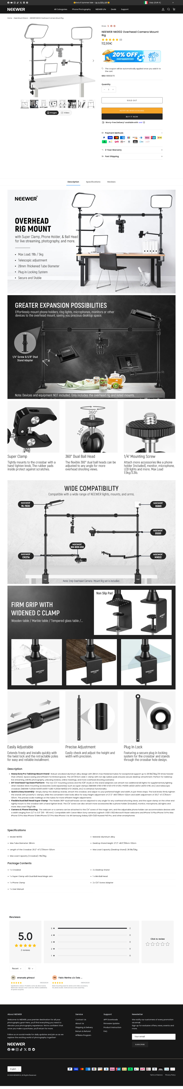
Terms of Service (156, 1075)
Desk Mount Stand (21, 18)
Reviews (111, 182)
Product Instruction (112, 1027)
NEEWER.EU (17, 1075)
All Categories (60, 9)
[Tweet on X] (108, 26)
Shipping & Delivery (84, 1027)
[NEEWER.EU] (16, 9)
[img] (110, 39)
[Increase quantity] (114, 89)
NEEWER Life (101, 9)
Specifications (93, 182)
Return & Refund (83, 1031)
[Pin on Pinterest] (114, 26)
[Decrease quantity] (104, 89)
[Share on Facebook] (111, 26)
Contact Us (80, 1019)
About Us (79, 1023)
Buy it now (132, 116)
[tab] (52, 113)
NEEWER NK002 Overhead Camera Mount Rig (46, 18)
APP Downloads (111, 1019)
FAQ (105, 1031)
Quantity (106, 84)
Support (125, 9)
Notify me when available (132, 111)
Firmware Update (112, 1023)
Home (9, 18)
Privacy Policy (170, 1075)
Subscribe (140, 1044)
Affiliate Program (83, 1035)
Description (73, 182)
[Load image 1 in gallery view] (58, 59)
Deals (113, 9)
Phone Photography (81, 9)
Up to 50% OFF (101, 2)
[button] (91, 928)
